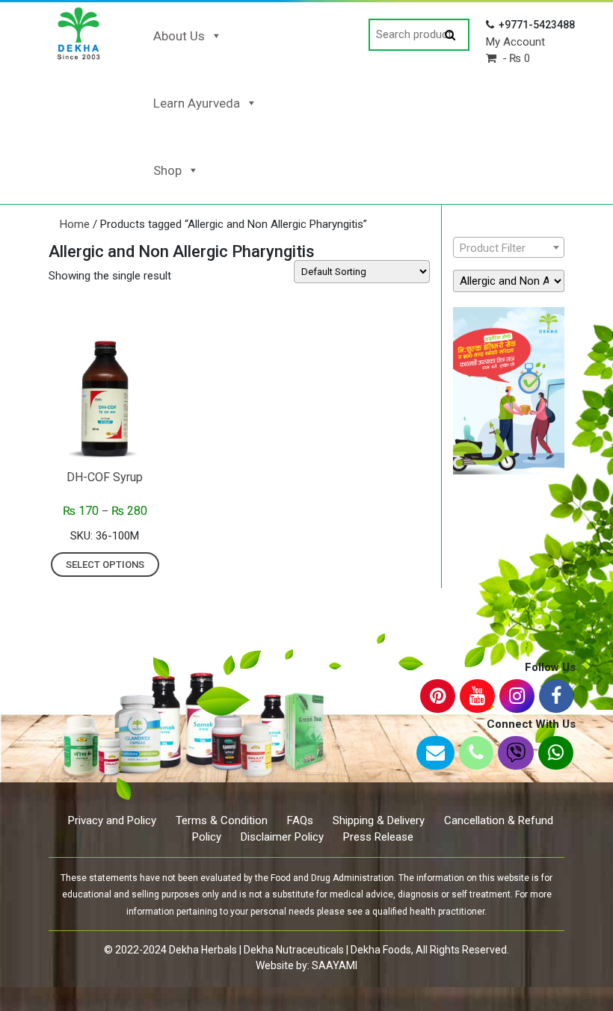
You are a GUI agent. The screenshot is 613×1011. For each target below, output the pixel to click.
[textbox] (509, 248)
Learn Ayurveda (196, 103)
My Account (515, 42)
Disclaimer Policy (282, 837)
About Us (179, 35)
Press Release (378, 837)
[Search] (450, 35)
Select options (105, 564)
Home (75, 224)
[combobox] (508, 247)
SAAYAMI (334, 965)
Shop (167, 170)
